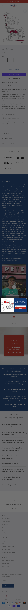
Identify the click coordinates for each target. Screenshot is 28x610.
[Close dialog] (26, 298)
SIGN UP (20, 308)
